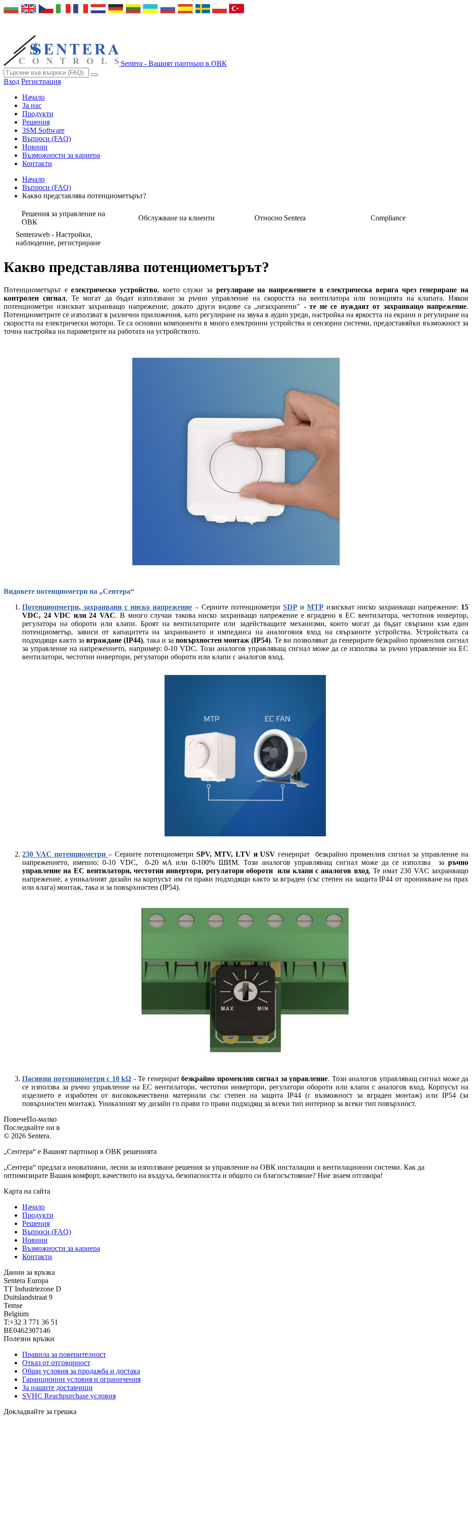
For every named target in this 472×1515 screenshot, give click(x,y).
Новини (34, 147)
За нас (31, 105)
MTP (315, 607)
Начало (33, 97)
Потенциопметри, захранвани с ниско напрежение (107, 607)
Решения (36, 122)
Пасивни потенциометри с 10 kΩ (76, 1079)
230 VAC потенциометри (65, 854)
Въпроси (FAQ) (46, 138)
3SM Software (43, 130)
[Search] (94, 74)
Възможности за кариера (61, 155)
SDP (290, 607)
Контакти (37, 163)
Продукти (37, 114)
